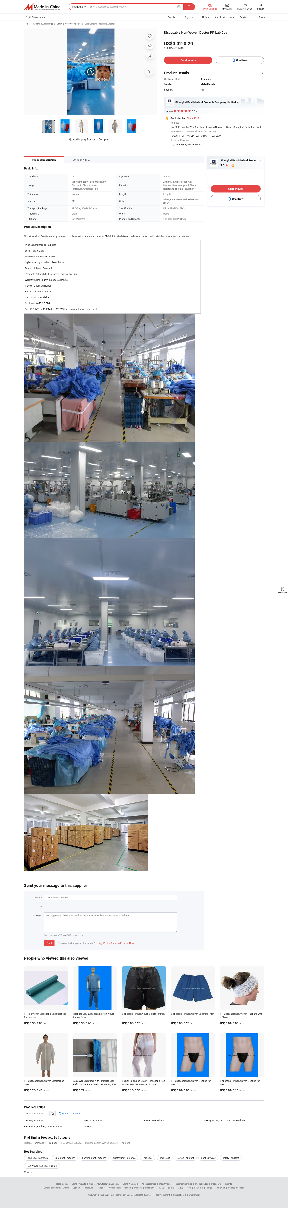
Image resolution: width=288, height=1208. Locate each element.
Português (88, 1187)
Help (204, 17)
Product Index (201, 1183)
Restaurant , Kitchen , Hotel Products (43, 1126)
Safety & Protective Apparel (69, 23)
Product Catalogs (71, 1113)
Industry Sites (165, 1183)
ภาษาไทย (198, 1187)
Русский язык (114, 1187)
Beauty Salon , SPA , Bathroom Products (224, 1120)
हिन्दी (189, 1187)
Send (49, 943)
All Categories (35, 17)
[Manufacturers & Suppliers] (42, 6)
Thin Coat (147, 1157)
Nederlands (150, 1187)
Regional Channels (183, 1183)
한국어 (171, 1187)
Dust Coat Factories (65, 1157)
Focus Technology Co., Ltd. (122, 1194)
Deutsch (138, 1187)
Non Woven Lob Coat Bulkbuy (42, 1165)
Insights (228, 1183)
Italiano (127, 1187)
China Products (79, 1183)
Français (100, 1187)
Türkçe (209, 1187)
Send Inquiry (188, 60)
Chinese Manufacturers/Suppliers (104, 1183)
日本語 (181, 1187)
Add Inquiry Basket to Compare (91, 139)
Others (87, 1126)
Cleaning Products (33, 1120)
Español (76, 1187)
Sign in (260, 8)
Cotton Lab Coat (185, 1157)
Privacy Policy (193, 1194)
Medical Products (93, 1120)
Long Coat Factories (37, 1157)
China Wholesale (130, 1183)
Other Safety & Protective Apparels (100, 23)
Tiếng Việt (220, 1187)
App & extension (223, 17)
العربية (161, 1187)
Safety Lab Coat (230, 1157)
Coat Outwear (208, 1157)
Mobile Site (216, 1183)
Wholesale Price (149, 1183)
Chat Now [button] (242, 60)
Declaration (178, 1194)
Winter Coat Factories (124, 1157)
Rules (262, 17)
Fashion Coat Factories (94, 1157)
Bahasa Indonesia (236, 1187)
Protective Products (154, 1120)
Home (27, 23)
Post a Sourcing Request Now (116, 943)
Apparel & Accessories (43, 23)
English (66, 1187)
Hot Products (62, 1183)
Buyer (187, 17)
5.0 (222, 165)
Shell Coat (165, 1157)
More (27, 1172)
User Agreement (163, 1194)
